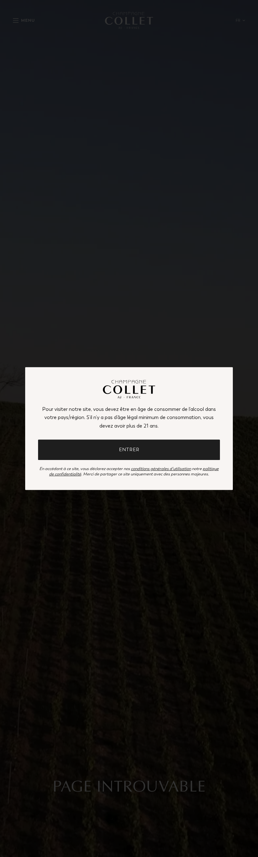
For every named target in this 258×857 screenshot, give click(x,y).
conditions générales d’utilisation (161, 468)
